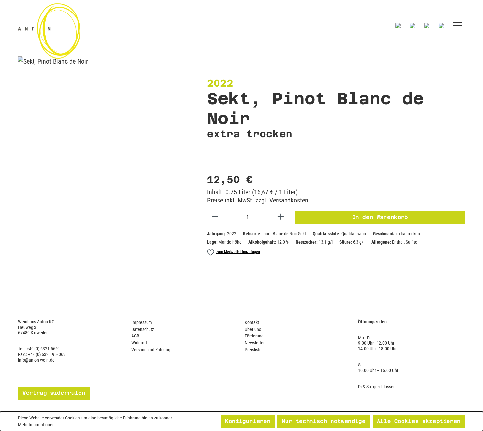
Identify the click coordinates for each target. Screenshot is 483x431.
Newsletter (254, 342)
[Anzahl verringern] (214, 217)
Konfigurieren (247, 421)
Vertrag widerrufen (53, 393)
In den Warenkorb (380, 217)
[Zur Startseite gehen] (108, 31)
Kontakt (252, 322)
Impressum (141, 322)
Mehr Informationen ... (38, 424)
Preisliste (253, 349)
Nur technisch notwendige (323, 421)
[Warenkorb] (441, 25)
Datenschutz (142, 329)
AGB (135, 335)
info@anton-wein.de (36, 360)
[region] (90, 176)
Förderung (254, 335)
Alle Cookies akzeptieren (419, 421)
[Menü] (457, 25)
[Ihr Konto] (426, 25)
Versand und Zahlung (150, 349)
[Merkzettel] (412, 25)
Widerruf (139, 342)
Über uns (253, 329)
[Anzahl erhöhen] (280, 217)
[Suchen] (397, 25)
